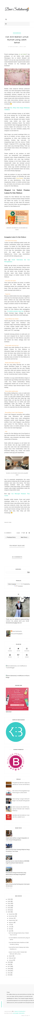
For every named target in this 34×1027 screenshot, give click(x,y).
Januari (11, 960)
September (12, 920)
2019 (9, 962)
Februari (11, 958)
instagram (26, 650)
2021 (9, 910)
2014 (9, 973)
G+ (18, 657)
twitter (18, 650)
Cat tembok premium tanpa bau (15, 311)
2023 (9, 905)
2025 (9, 901)
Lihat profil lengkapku (16, 633)
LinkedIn (27, 657)
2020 (9, 912)
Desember (12, 914)
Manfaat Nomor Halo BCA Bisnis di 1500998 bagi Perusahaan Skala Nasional (17, 862)
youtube (10, 657)
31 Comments (7, 532)
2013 (9, 975)
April (10, 931)
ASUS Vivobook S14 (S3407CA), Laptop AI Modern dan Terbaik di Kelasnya (21, 808)
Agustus (11, 922)
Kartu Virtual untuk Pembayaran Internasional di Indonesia (18, 885)
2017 (9, 966)
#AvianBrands (17, 32)
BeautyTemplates (20, 1011)
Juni (10, 927)
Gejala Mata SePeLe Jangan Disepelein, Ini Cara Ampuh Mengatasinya (17, 839)
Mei (10, 929)
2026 (9, 899)
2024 (9, 903)
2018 (9, 964)
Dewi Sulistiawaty (17, 631)
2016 (9, 968)
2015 (9, 970)
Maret (10, 956)
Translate (20, 586)
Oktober (11, 918)
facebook (10, 650)
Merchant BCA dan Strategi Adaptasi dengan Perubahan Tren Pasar (18, 850)
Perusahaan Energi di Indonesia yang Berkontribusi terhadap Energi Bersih (16, 873)
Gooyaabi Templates (18, 1013)
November (12, 916)
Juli (10, 924)
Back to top (25, 1015)
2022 (9, 908)
